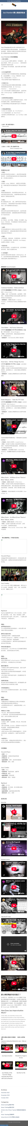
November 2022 (5, 1095)
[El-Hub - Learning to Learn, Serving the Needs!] (14, 4)
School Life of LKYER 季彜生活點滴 (10, 1117)
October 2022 (5, 1097)
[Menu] (2, 5)
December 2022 (5, 1092)
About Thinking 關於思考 (7, 1107)
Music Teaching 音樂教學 (7, 1114)
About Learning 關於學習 (7, 1104)
